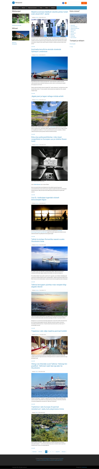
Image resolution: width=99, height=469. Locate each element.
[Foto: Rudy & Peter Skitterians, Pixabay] (49, 217)
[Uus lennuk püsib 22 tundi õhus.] (49, 68)
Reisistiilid (73, 25)
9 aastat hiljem (52, 126)
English (58, 460)
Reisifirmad (73, 33)
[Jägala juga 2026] (49, 113)
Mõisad (23, 7)
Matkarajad (16, 7)
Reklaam (53, 7)
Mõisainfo (14, 42)
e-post (41, 460)
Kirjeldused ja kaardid (16, 25)
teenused (50, 460)
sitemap (54, 460)
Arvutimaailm (72, 43)
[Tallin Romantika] (49, 258)
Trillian (36, 371)
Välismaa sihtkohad (75, 28)
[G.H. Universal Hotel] (49, 345)
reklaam (45, 460)
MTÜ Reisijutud (46, 458)
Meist (47, 7)
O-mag (71, 46)
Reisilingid (73, 36)
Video (41, 7)
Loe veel (33, 46)
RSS (61, 460)
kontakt (61, 458)
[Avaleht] (13, 2)
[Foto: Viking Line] (49, 385)
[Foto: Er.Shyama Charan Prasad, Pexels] (49, 163)
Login (38, 460)
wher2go (37, 17)
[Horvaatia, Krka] (49, 427)
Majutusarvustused (32, 7)
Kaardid (72, 34)
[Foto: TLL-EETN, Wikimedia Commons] (49, 303)
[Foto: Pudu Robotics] (49, 27)
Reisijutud (18, 2)
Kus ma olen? (73, 37)
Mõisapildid (14, 44)
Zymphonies (84, 467)
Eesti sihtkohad (74, 26)
